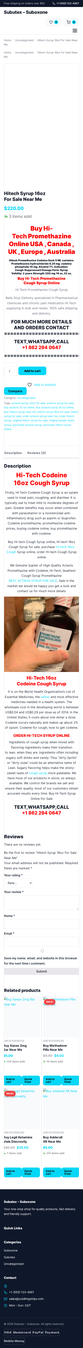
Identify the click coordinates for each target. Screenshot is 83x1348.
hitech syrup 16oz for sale (53, 411)
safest (45, 697)
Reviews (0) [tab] (36, 453)
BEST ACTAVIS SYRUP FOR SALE (33, 581)
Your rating (13, 875)
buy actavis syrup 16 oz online (54, 407)
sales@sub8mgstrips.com (26, 1299)
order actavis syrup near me (40, 416)
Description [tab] (13, 453)
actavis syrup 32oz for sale (28, 403)
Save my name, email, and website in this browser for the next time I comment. (40, 960)
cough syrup (38, 773)
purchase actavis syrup (27, 424)
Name (9, 916)
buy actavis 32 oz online (19, 407)
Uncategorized (24, 40)
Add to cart (32, 371)
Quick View (28, 1080)
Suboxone (11, 1250)
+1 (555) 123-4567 (67, 3)
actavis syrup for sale (60, 403)
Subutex (9, 1257)
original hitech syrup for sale (30, 420)
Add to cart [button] (10, 1080)
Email (9, 933)
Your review (14, 892)
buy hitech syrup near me (20, 411)
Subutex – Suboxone (26, 12)
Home (7, 40)
